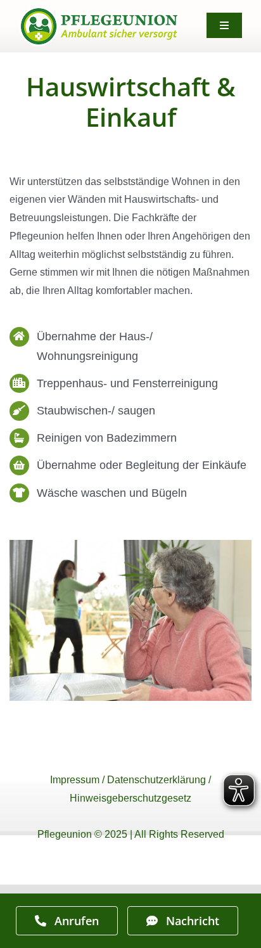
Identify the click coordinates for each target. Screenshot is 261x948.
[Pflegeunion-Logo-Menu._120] (98, 11)
